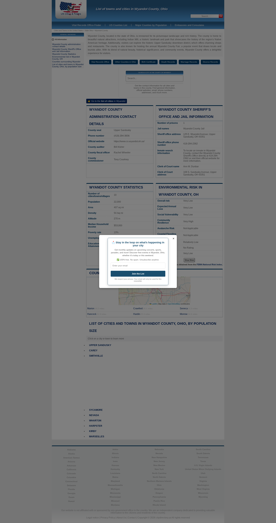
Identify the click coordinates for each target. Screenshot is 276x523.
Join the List (138, 273)
